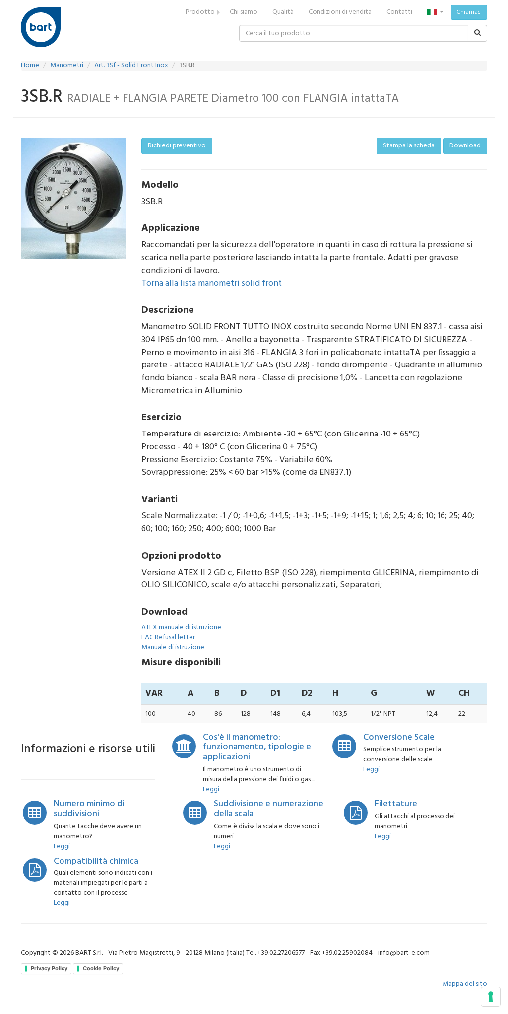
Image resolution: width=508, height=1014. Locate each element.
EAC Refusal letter (168, 637)
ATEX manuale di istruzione (181, 627)
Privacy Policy (49, 968)
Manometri (66, 65)
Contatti (399, 12)
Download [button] (465, 145)
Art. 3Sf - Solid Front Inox (131, 65)
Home (30, 65)
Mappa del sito (465, 984)
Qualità (283, 12)
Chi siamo (243, 12)
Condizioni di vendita (340, 12)
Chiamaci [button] (469, 12)
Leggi (211, 789)
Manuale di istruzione (172, 647)
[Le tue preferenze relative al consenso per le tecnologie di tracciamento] (490, 996)
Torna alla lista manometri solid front (211, 283)
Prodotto (200, 12)
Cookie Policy (101, 968)
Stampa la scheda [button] (409, 145)
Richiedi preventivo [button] (177, 145)
